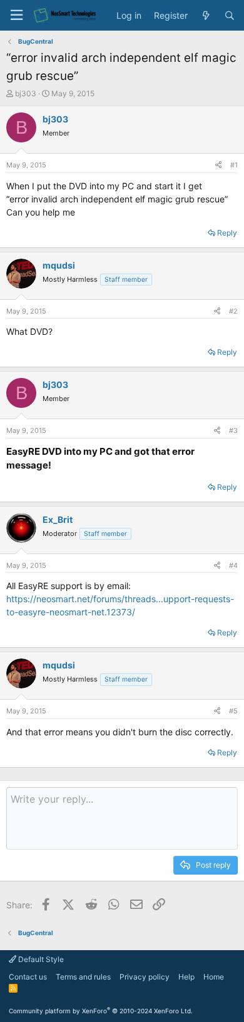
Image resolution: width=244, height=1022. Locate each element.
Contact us (28, 976)
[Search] (229, 15)
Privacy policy (144, 976)
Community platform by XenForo (101, 1011)
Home (213, 976)
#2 (233, 311)
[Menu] (16, 15)
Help (186, 976)
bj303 (25, 93)
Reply (227, 232)
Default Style (40, 959)
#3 (233, 430)
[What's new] (206, 15)
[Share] (218, 165)
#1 (234, 165)
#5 (233, 711)
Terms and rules (83, 976)
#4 (233, 565)
